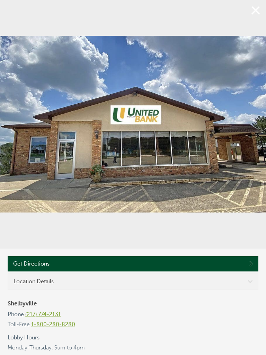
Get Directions (31, 264)
